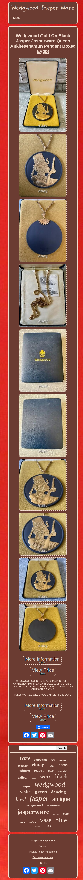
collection (40, 759)
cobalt (32, 822)
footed (38, 826)
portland (53, 805)
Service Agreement (43, 857)
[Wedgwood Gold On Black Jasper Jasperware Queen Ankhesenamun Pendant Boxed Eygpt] (43, 95)
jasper (39, 798)
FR (45, 863)
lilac (52, 765)
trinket (62, 760)
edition (24, 770)
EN (40, 863)
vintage (39, 764)
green (41, 791)
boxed (56, 814)
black (61, 776)
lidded (33, 779)
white (25, 791)
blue (61, 820)
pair (53, 759)
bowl (21, 799)
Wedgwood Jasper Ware (42, 840)
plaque (26, 786)
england (23, 765)
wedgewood (34, 805)
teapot (39, 770)
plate (66, 813)
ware (45, 776)
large (62, 770)
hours (63, 764)
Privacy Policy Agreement (43, 851)
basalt (51, 770)
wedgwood (50, 784)
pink (49, 826)
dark (22, 822)
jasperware (33, 811)
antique (61, 799)
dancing (58, 791)
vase (45, 820)
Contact (43, 846)
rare (25, 758)
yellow (22, 778)
